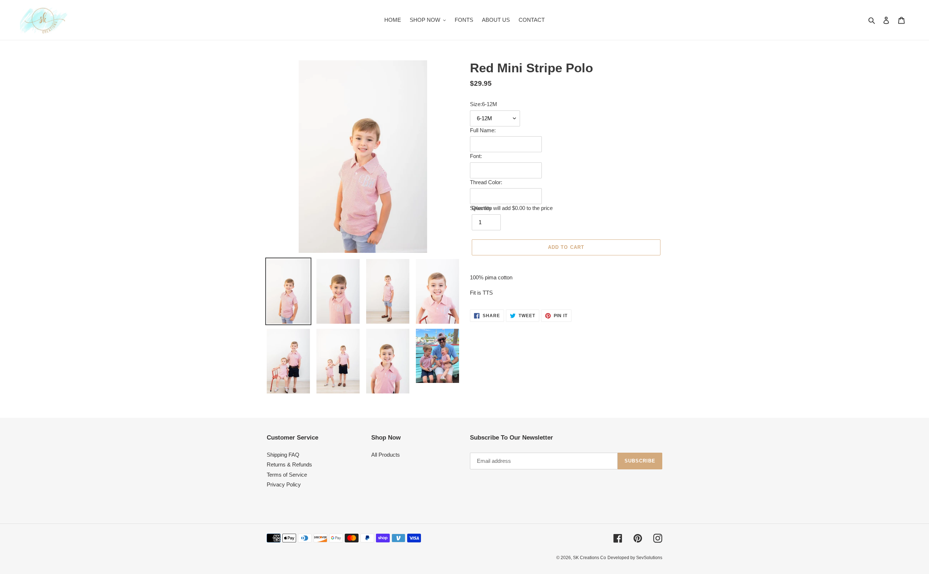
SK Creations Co (589, 557)
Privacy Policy (284, 484)
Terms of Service (287, 475)
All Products (385, 455)
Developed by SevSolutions (634, 557)
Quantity (482, 208)
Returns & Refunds (289, 464)
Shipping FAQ (283, 455)
